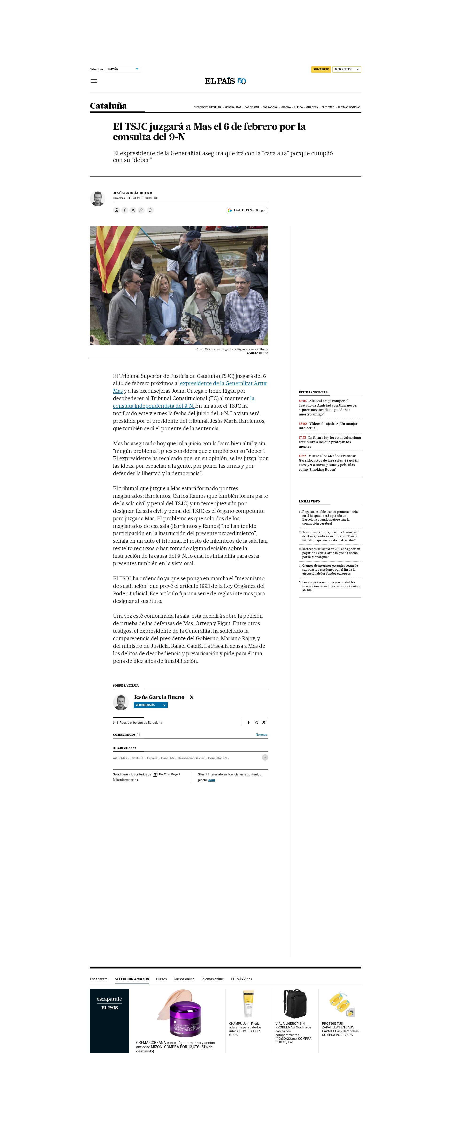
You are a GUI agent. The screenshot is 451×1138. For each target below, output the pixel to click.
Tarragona (270, 107)
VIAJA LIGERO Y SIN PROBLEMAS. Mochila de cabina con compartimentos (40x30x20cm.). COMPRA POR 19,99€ (293, 1033)
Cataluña (108, 106)
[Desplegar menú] (93, 81)
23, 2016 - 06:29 (142, 198)
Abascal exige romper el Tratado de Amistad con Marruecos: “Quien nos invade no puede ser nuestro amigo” (328, 407)
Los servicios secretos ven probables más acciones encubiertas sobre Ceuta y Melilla (331, 586)
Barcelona (252, 107)
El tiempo (328, 107)
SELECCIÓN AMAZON (132, 979)
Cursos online (184, 979)
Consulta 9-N (217, 758)
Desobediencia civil (191, 758)
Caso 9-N (167, 758)
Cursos (161, 979)
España (152, 758)
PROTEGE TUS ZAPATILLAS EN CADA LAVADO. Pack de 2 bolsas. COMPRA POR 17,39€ (340, 1029)
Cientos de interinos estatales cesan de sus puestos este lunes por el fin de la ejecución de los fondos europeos (330, 569)
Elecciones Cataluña (208, 107)
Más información (124, 780)
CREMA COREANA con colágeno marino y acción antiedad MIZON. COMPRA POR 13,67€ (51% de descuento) (175, 1047)
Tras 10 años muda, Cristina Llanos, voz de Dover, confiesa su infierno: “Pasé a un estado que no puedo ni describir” (330, 536)
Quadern (312, 107)
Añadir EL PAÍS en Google (249, 210)
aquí (211, 780)
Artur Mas (120, 758)
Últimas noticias (349, 107)
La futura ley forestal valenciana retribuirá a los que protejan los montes (330, 442)
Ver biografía (145, 705)
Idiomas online (213, 979)
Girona (286, 107)
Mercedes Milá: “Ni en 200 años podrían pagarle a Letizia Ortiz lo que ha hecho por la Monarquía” (331, 553)
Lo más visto (309, 501)
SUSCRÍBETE (321, 69)
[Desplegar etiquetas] (265, 757)
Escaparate (99, 979)
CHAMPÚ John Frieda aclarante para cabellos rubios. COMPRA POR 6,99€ (245, 1029)
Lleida (298, 107)
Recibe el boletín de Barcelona (141, 722)
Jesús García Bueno (132, 193)
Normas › (262, 734)
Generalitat (233, 107)
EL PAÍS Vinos (241, 979)
